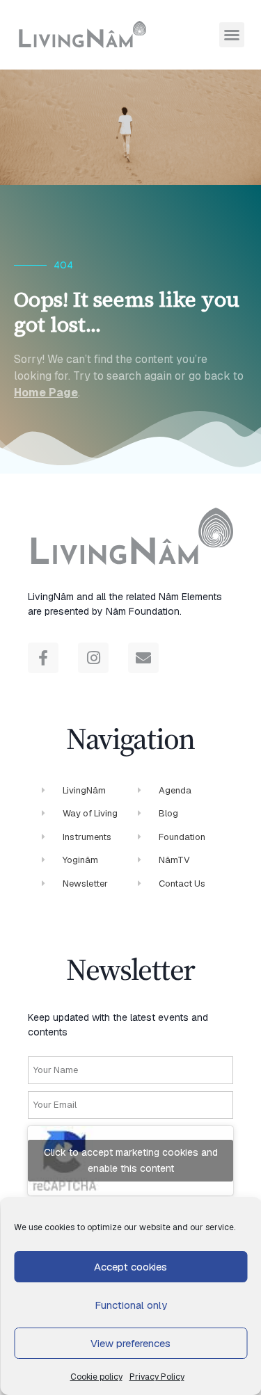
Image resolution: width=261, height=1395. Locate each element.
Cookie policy (96, 1376)
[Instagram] (93, 658)
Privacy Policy (156, 1376)
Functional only (131, 1305)
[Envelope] (143, 658)
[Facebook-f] (43, 658)
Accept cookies (130, 1266)
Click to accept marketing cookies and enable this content (131, 1160)
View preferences (130, 1343)
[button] (231, 34)
